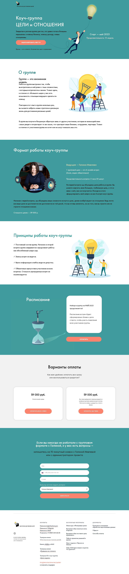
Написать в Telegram (47, 528)
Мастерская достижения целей (50, 540)
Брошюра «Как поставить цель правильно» (76, 534)
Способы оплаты (98, 533)
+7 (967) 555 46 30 (53, 533)
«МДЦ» (46, 544)
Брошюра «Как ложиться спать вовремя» (76, 529)
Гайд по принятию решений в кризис (76, 539)
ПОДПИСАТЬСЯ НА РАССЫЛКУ (50, 563)
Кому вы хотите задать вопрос (52, 485)
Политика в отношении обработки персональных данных (104, 526)
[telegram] (15, 533)
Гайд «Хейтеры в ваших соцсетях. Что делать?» (77, 548)
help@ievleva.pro (52, 526)
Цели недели (45, 558)
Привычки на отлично (48, 551)
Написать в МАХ (45, 530)
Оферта (95, 530)
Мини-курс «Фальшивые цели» (76, 526)
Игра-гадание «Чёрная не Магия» (75, 544)
